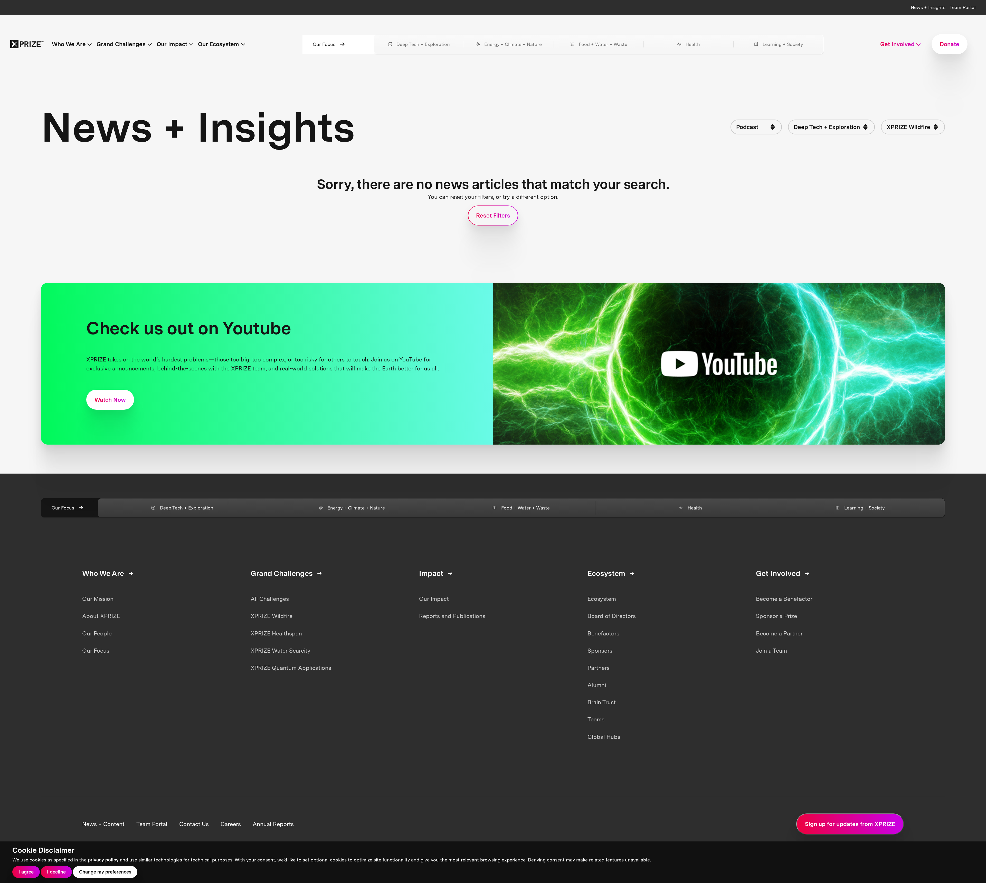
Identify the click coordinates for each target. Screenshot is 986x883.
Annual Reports (273, 824)
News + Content (103, 824)
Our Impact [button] (172, 44)
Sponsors (599, 650)
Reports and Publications (452, 616)
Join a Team (771, 650)
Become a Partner (779, 633)
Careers (231, 824)
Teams (595, 719)
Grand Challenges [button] (121, 44)
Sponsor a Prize (776, 616)
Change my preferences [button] (105, 872)
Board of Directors (611, 616)
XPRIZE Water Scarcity (280, 650)
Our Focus (324, 44)
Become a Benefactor (784, 598)
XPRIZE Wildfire (271, 616)
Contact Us (194, 824)
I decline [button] (56, 872)
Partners (598, 667)
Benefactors (603, 633)
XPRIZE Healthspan (276, 633)
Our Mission (97, 598)
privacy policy (103, 859)
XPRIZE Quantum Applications (291, 667)
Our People (97, 633)
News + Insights (928, 7)
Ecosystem (601, 598)
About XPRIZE (101, 616)
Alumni (596, 685)
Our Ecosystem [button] (218, 44)
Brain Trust (601, 702)
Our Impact (434, 598)
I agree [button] (26, 872)
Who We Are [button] (69, 44)
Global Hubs (603, 736)
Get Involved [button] (897, 44)
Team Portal (963, 7)
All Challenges (270, 598)
